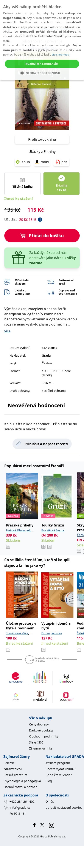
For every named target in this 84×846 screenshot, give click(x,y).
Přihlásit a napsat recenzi (46, 444)
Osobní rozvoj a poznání (20, 787)
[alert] (42, 40)
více (7, 331)
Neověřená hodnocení (36, 405)
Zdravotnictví (12, 769)
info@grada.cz (19, 807)
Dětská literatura (15, 775)
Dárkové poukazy (41, 730)
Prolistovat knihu (42, 139)
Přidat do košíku (46, 235)
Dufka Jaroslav (51, 633)
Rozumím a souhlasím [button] (42, 64)
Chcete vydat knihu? (59, 769)
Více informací (61, 54)
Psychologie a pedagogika (22, 781)
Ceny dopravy (39, 724)
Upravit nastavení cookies (63, 807)
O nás (49, 801)
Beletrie (9, 763)
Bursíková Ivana (52, 530)
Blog (48, 781)
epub (26, 162)
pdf (64, 162)
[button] (42, 73)
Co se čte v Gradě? (58, 775)
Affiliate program (57, 763)
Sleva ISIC (36, 742)
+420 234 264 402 (21, 801)
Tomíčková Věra (17, 633)
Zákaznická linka (41, 748)
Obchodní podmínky (43, 736)
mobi (45, 162)
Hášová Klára (15, 530)
